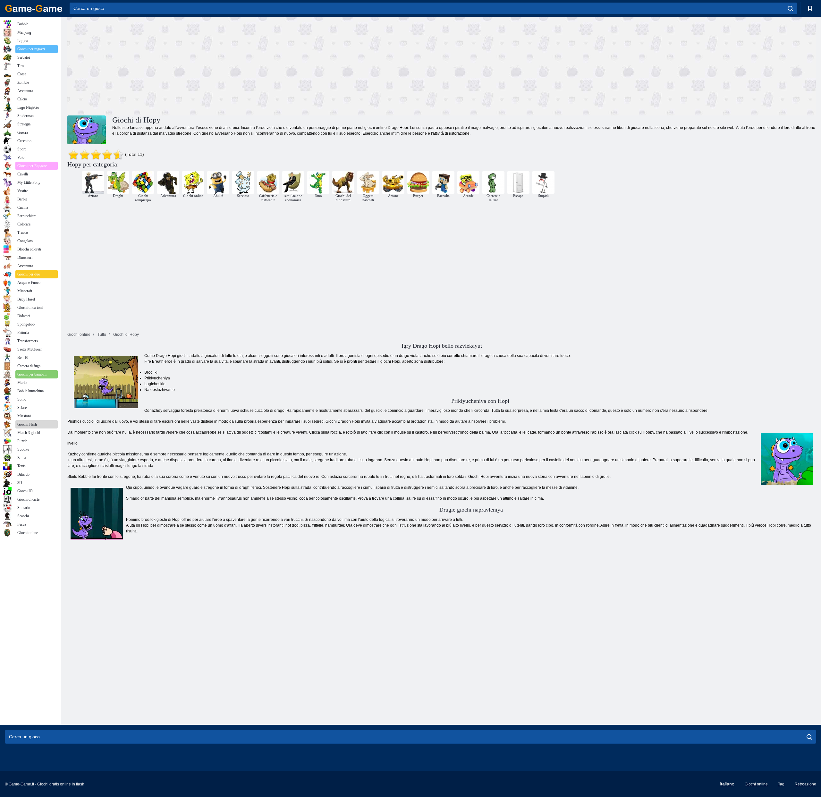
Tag (781, 784)
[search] (790, 8)
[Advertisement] (255, 65)
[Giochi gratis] (34, 8)
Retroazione (805, 784)
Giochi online (756, 784)
